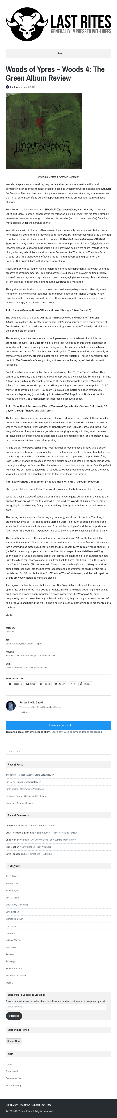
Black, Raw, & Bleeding (17, 904)
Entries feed (12, 1071)
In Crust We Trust (14, 940)
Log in (9, 1064)
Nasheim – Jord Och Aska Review (38, 825)
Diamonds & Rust (14, 919)
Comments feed (14, 1078)
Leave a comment (60, 725)
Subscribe (14, 1015)
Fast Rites (11, 926)
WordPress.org (13, 1085)
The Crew (25, 1105)
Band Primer (12, 883)
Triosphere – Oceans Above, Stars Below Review (30, 774)
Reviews (10, 631)
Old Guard (15, 87)
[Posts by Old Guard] (8, 87)
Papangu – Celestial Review (19, 803)
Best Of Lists (12, 897)
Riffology (10, 961)
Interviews (11, 947)
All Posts (25, 712)
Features (10, 933)
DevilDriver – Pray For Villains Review (58, 832)
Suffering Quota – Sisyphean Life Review (26, 796)
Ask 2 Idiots (12, 876)
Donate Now (13, 1041)
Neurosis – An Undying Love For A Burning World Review (48, 839)
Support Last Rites (41, 1105)
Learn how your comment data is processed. (77, 731)
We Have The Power (16, 975)
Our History (12, 1105)
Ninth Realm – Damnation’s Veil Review (25, 789)
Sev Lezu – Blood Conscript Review (23, 782)
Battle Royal (12, 890)
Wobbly (9, 982)
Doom (9, 643)
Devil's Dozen (12, 911)
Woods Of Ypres (35, 643)
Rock (23, 643)
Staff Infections (14, 968)
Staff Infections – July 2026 (38, 854)
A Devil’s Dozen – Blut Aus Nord (35, 847)
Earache (16, 643)
